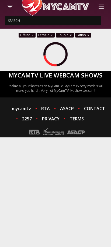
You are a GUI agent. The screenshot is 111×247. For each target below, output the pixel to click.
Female (44, 35)
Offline (25, 35)
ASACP (67, 108)
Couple (63, 35)
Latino (82, 35)
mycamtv (21, 108)
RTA (45, 108)
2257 (27, 119)
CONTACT (94, 108)
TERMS (77, 119)
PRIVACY (51, 119)
